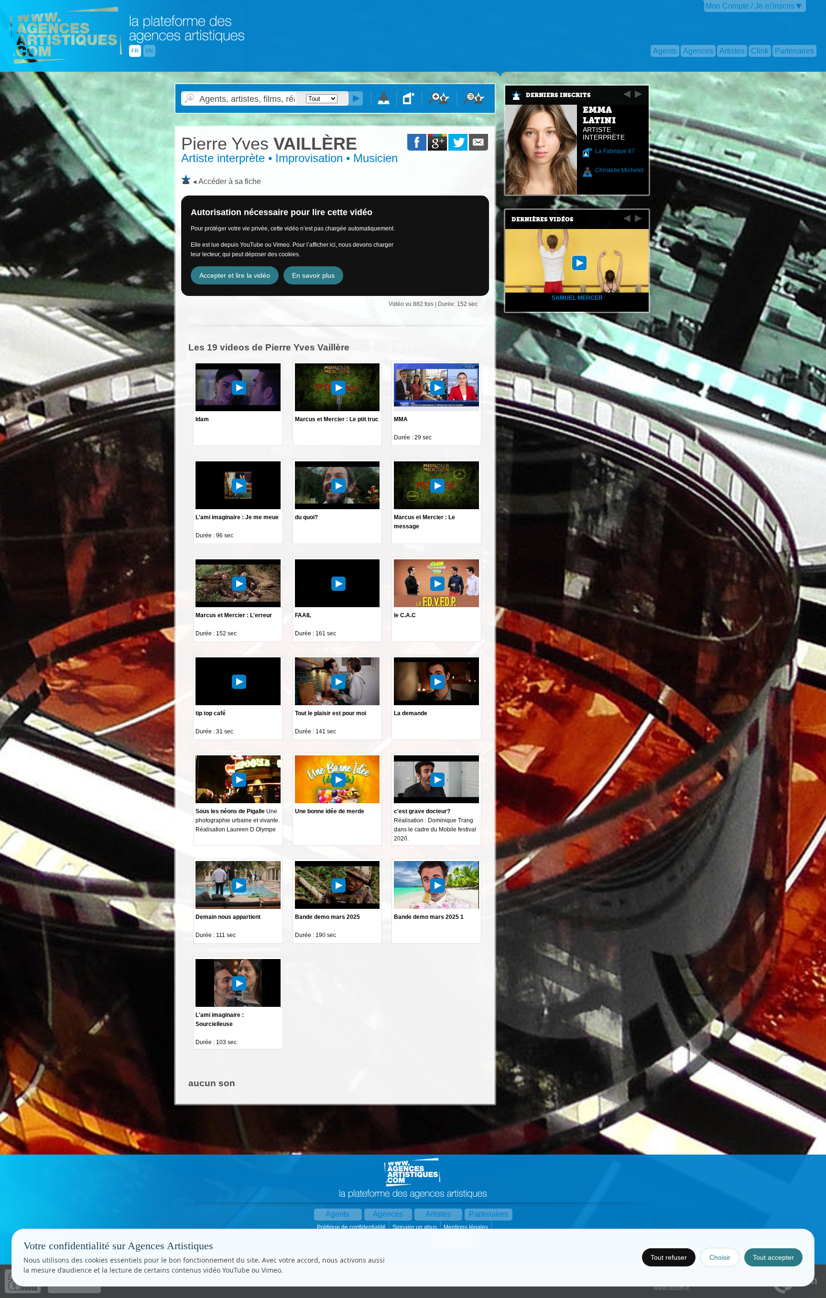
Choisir (719, 1257)
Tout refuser (669, 1257)
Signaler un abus (415, 1227)
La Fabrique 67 (615, 151)
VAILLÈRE (269, 143)
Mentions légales (466, 1227)
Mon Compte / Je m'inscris (750, 6)
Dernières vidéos (542, 219)
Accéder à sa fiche (229, 181)
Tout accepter (773, 1257)
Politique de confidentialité (352, 1227)
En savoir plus (313, 275)
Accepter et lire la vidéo (234, 275)
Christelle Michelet (619, 170)
